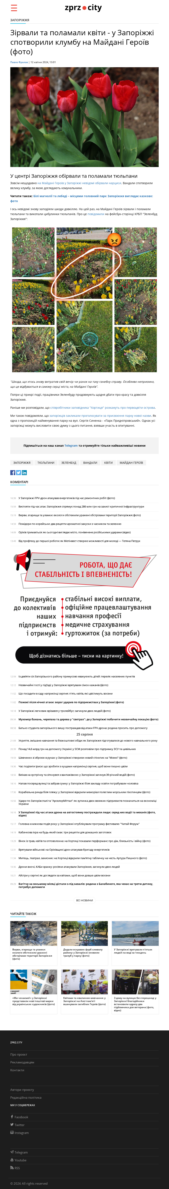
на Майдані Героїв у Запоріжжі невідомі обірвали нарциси (79, 183)
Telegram (71, 445)
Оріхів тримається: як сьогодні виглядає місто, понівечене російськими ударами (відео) (75, 532)
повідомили (96, 214)
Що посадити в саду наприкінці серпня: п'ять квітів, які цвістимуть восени (66, 693)
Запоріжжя (19, 20)
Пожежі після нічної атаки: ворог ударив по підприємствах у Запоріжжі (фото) (71, 702)
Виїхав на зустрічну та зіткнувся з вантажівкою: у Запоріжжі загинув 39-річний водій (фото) (77, 774)
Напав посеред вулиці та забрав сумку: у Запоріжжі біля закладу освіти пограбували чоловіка (78, 783)
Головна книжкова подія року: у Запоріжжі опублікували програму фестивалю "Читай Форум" (79, 823)
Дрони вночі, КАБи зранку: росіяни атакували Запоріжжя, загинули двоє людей (69, 866)
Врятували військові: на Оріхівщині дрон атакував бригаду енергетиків (64, 849)
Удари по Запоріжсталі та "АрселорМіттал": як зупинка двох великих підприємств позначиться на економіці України (87, 802)
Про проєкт (18, 1054)
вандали (90, 463)
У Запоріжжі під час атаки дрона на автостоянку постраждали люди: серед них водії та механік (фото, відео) (87, 814)
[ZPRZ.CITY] (83, 8)
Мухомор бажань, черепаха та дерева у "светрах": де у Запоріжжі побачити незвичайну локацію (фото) (88, 719)
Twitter (20, 1125)
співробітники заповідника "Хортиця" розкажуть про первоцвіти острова (102, 408)
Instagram (22, 1133)
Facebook (21, 1117)
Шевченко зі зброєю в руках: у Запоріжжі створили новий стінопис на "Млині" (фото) (73, 757)
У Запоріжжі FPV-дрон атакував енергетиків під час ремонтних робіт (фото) (67, 498)
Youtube (20, 1160)
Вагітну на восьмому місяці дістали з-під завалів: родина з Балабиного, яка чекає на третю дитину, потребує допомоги (86, 885)
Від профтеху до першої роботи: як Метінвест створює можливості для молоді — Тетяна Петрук (79, 541)
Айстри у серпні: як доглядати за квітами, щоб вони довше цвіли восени (64, 875)
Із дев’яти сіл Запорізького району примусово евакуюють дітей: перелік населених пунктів (77, 676)
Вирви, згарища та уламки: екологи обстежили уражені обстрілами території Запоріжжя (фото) (80, 515)
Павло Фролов (19, 62)
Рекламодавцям (22, 1062)
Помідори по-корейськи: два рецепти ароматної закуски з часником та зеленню (70, 523)
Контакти (17, 1070)
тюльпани (46, 463)
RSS (17, 1168)
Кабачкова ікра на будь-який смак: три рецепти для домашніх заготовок (65, 832)
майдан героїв (131, 463)
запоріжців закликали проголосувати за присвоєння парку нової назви (100, 416)
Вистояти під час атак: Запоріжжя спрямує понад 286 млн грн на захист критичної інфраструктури (81, 506)
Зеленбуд (68, 463)
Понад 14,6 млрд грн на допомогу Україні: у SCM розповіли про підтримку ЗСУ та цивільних (77, 749)
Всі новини (84, 900)
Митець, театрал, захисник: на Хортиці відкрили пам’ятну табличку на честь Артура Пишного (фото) (83, 858)
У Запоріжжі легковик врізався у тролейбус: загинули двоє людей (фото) (65, 710)
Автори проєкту (22, 1090)
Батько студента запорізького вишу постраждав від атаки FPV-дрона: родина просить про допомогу (83, 728)
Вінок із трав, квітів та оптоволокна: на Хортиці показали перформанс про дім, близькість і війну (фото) (84, 841)
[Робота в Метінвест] (84, 609)
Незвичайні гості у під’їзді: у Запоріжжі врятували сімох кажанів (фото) (63, 685)
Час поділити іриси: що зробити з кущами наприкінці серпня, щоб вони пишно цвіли (73, 766)
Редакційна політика (25, 1097)
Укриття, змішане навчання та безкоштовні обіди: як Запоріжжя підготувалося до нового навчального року (88, 740)
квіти (108, 463)
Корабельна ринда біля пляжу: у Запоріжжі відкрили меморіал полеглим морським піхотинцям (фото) (84, 792)
